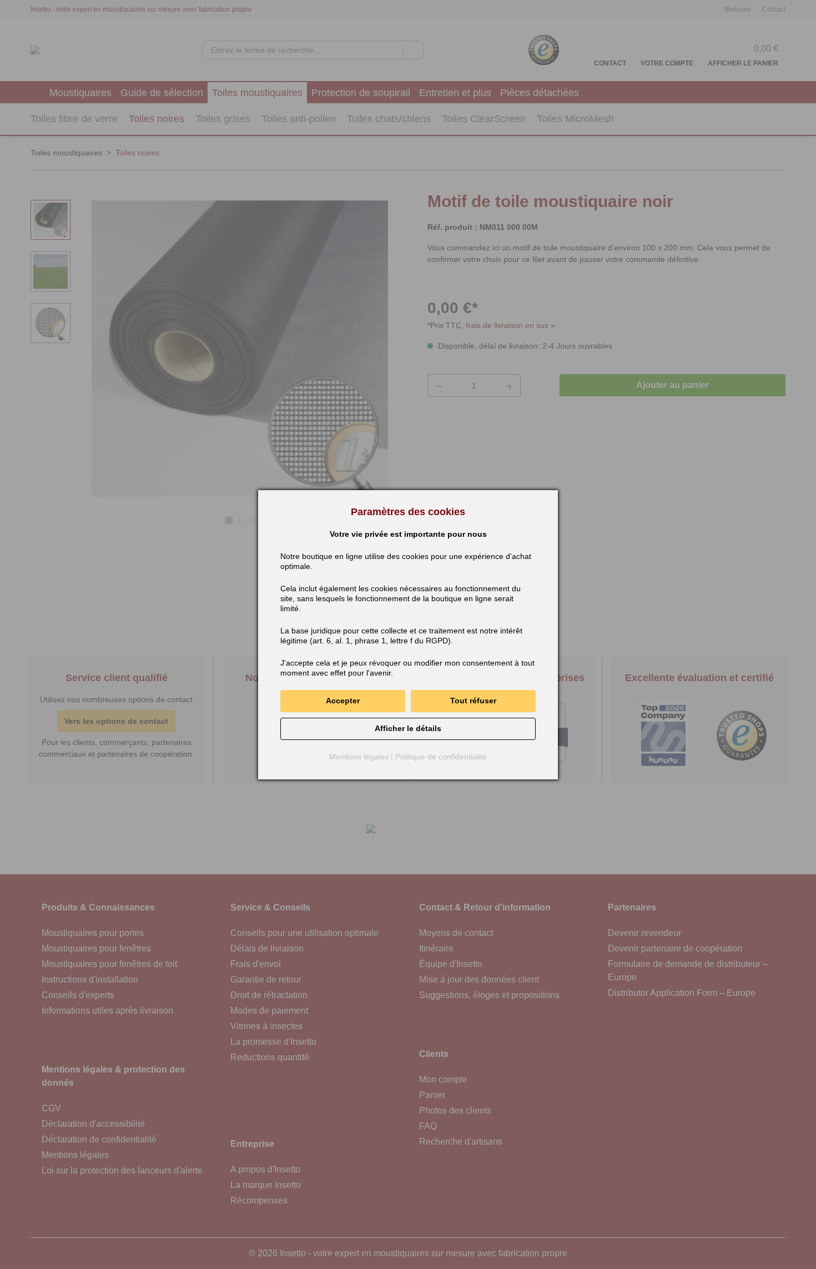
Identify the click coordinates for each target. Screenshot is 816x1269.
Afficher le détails (408, 728)
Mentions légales (359, 756)
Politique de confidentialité (441, 756)
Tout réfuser (473, 700)
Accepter (343, 700)
